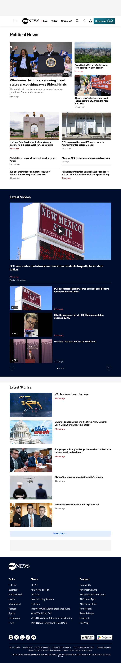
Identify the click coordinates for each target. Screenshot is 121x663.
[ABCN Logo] (30, 21)
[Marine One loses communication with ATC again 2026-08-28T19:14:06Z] (31, 488)
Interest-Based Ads (104, 647)
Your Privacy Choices (42, 647)
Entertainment (15, 594)
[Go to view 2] (59, 368)
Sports (12, 613)
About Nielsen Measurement (81, 650)
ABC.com (35, 594)
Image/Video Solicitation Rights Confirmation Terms (48, 650)
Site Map (84, 623)
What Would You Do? (41, 613)
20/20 (34, 585)
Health (12, 599)
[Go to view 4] (63, 368)
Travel (11, 623)
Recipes (12, 609)
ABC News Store (88, 604)
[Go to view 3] (61, 368)
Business (13, 590)
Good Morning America (42, 599)
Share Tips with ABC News (93, 594)
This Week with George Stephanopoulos (50, 609)
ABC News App (87, 599)
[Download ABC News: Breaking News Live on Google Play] (104, 637)
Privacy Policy (15, 647)
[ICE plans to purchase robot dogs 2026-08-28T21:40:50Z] (31, 405)
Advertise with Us (88, 590)
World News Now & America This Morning (51, 618)
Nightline (35, 604)
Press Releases (87, 613)
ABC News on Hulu (40, 590)
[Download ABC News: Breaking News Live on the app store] (88, 637)
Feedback (84, 618)
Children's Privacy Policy (62, 647)
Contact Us (85, 585)
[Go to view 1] (57, 368)
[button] (15, 21)
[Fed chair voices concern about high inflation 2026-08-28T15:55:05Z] (31, 515)
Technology (14, 618)
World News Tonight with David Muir (49, 623)
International (15, 604)
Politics (12, 585)
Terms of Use (27, 647)
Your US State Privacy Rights (83, 647)
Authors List (85, 609)
